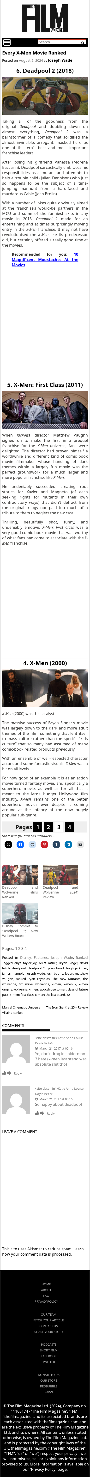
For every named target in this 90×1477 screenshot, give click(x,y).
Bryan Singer (68, 963)
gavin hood (55, 968)
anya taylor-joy (25, 963)
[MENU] (7, 42)
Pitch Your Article (48, 1320)
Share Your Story (48, 1332)
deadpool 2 (36, 968)
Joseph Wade (60, 60)
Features (41, 957)
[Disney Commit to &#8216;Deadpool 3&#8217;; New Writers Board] (20, 913)
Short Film (49, 1350)
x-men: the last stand (50, 994)
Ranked (82, 957)
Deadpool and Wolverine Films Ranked (20, 892)
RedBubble (48, 1386)
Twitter (48, 1362)
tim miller (26, 984)
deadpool (19, 968)
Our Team (48, 1314)
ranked (21, 979)
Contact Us (48, 1326)
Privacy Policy (46, 1301)
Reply (18, 1073)
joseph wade (35, 973)
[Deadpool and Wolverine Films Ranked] (20, 875)
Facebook (49, 1356)
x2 (68, 994)
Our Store (48, 1380)
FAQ (46, 1296)
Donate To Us (49, 1375)
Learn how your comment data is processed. (43, 1251)
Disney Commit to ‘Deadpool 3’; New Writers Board (20, 931)
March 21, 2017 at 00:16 (55, 1048)
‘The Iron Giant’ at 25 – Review (67, 1007)
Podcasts (48, 1344)
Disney (25, 957)
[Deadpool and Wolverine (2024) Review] (60, 875)
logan (69, 973)
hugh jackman (76, 968)
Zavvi (49, 1392)
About (46, 1290)
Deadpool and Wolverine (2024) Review (60, 892)
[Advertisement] (45, 324)
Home (46, 1284)
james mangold (13, 973)
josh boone (55, 973)
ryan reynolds (39, 979)
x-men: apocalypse (42, 989)
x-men (56, 984)
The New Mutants (66, 979)
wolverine (42, 984)
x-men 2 (70, 984)
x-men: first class (22, 994)
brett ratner (47, 963)
